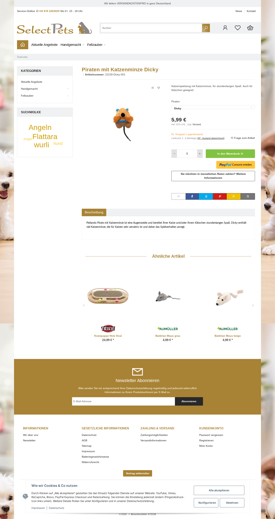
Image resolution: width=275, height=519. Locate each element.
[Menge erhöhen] (200, 154)
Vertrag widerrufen (137, 473)
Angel (27, 139)
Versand (196, 124)
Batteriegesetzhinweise (95, 456)
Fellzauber (27, 95)
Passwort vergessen (211, 434)
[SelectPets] (54, 28)
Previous (83, 305)
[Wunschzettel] (237, 28)
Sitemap (86, 445)
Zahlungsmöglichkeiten (154, 434)
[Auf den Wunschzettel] (158, 88)
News (239, 11)
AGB (84, 440)
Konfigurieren (207, 502)
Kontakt (251, 11)
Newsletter (29, 440)
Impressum (88, 451)
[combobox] (213, 107)
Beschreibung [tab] (94, 212)
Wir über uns (30, 434)
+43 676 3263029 (49, 11)
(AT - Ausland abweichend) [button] (210, 138)
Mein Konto (206, 445)
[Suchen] (206, 28)
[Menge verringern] (174, 154)
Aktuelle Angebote (31, 81)
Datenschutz (89, 434)
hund (58, 143)
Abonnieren (188, 401)
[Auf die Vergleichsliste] (152, 88)
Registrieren (206, 440)
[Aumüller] (168, 328)
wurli (41, 145)
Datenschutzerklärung (139, 388)
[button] (225, 28)
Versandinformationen (153, 440)
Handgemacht (29, 88)
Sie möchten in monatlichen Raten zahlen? (213, 175)
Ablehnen (232, 502)
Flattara (44, 137)
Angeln (40, 127)
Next (253, 305)
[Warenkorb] (250, 28)
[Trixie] (108, 328)
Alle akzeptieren (219, 490)
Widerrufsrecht (90, 462)
